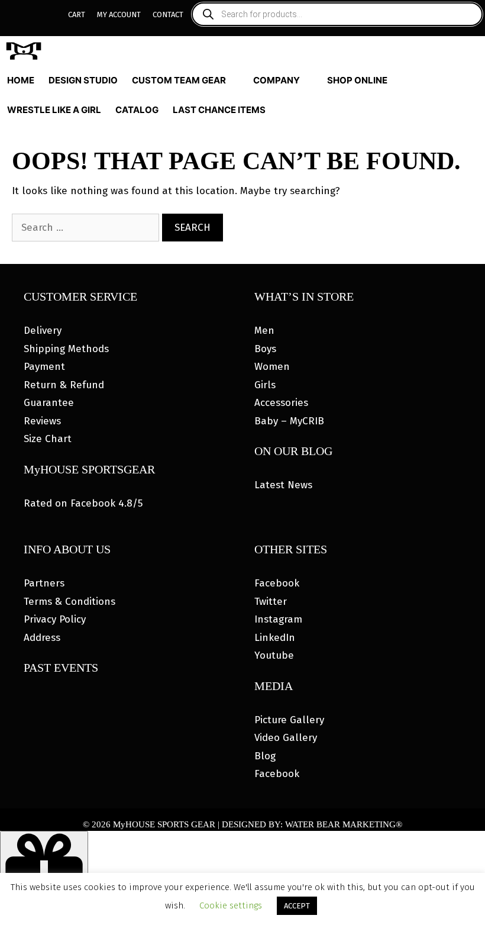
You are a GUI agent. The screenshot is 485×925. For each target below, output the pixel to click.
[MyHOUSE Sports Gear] (26, 51)
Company (276, 80)
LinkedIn (274, 637)
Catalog (137, 109)
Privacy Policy (55, 619)
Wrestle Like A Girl (54, 109)
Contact (168, 14)
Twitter (270, 601)
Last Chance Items (219, 109)
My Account (119, 14)
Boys (265, 349)
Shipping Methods (66, 349)
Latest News (283, 485)
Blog (265, 756)
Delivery (43, 330)
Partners (44, 583)
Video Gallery (285, 737)
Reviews (42, 421)
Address (42, 637)
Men (264, 330)
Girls (265, 385)
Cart (76, 14)
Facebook (276, 583)
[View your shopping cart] (474, 110)
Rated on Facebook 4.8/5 (83, 503)
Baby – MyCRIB (289, 421)
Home (20, 80)
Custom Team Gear (179, 80)
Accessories (281, 403)
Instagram (278, 619)
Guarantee (49, 403)
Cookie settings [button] (230, 905)
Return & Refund (64, 385)
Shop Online (357, 80)
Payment (44, 366)
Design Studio (83, 80)
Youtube (274, 655)
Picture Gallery (289, 720)
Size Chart (48, 439)
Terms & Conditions (69, 601)
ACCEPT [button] (297, 905)
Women (272, 366)
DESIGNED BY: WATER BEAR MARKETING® (312, 824)
